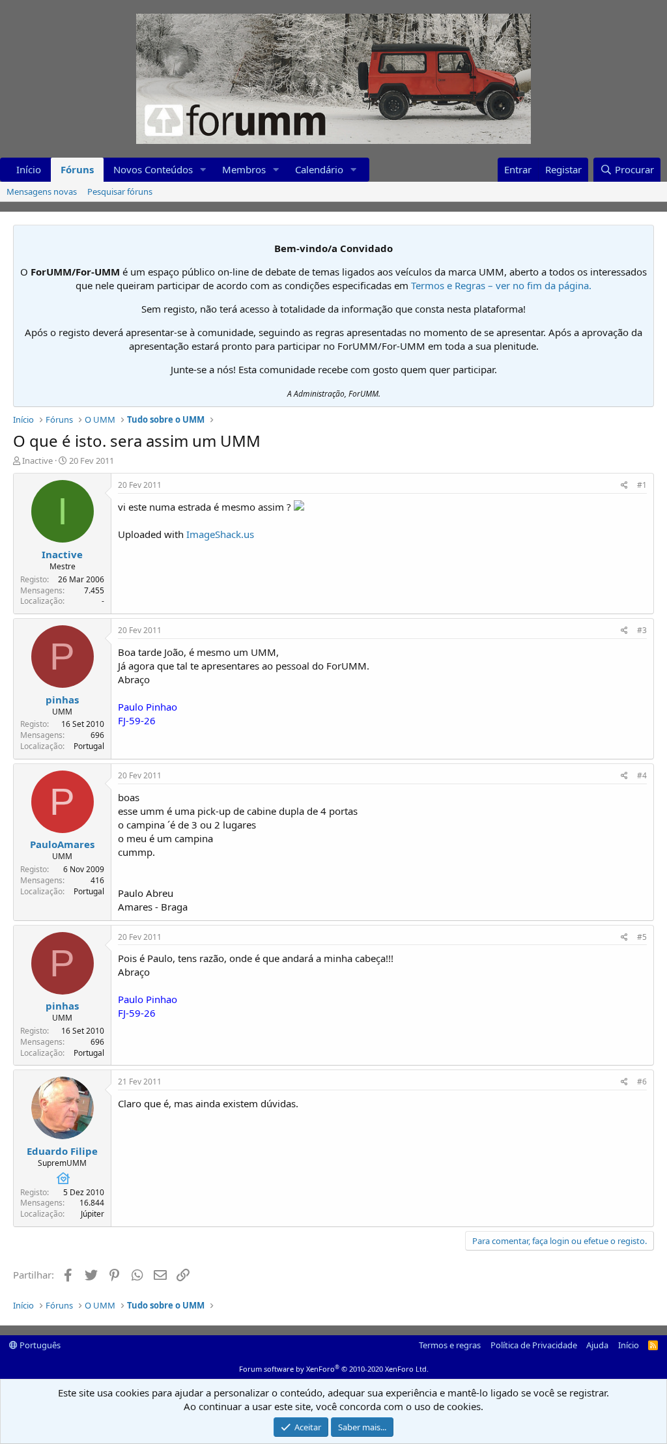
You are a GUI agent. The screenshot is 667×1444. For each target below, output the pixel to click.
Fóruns (77, 169)
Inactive (37, 460)
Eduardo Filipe (62, 1150)
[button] (203, 170)
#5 (642, 936)
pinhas (62, 699)
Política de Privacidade (533, 1345)
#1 (642, 484)
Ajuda (597, 1345)
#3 (642, 630)
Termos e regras (450, 1345)
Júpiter (92, 1213)
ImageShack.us (220, 534)
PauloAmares (62, 844)
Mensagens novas (42, 191)
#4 (642, 775)
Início (28, 169)
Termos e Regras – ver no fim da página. (501, 285)
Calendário (319, 169)
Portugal (89, 746)
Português (39, 1345)
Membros (244, 169)
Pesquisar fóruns (119, 191)
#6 (642, 1081)
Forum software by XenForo (334, 1369)
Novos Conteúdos (153, 169)
